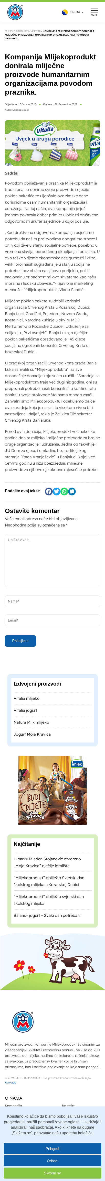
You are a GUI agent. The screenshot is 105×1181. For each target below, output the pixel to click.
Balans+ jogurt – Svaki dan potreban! (47, 924)
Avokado (10, 1082)
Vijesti (36, 31)
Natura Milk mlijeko (31, 731)
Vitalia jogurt (25, 719)
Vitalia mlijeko (27, 707)
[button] (71, 12)
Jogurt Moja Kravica (32, 743)
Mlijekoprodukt (17, 31)
